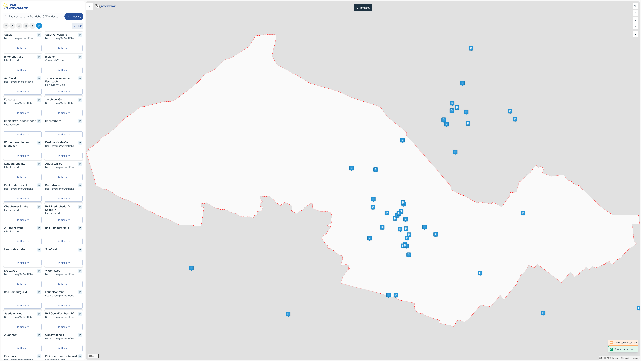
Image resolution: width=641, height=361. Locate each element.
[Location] (635, 34)
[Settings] (635, 13)
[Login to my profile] (635, 6)
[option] (6, 26)
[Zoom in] (635, 20)
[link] (623, 343)
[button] (382, 227)
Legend (635, 357)
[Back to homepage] (16, 6)
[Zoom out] (635, 26)
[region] (363, 180)
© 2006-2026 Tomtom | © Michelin (614, 357)
